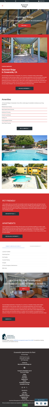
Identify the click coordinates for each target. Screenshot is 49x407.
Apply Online (42, 1)
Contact (24, 381)
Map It (23, 288)
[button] (37, 403)
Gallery (24, 374)
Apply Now (23, 25)
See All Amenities (24, 128)
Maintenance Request (24, 395)
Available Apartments (24, 88)
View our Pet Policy (10, 213)
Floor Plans (24, 377)
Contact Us (8, 319)
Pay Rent (25, 392)
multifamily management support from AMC (23, 340)
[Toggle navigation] (2, 5)
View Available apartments (11, 236)
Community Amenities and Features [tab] (13, 246)
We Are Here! (41, 400)
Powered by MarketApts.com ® (25, 370)
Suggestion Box (24, 397)
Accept (25, 405)
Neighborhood (24, 379)
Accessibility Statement (24, 382)
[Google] (24, 367)
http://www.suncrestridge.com (24, 364)
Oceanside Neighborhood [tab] (35, 246)
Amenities (24, 376)
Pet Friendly (24, 398)
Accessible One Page (24, 384)
